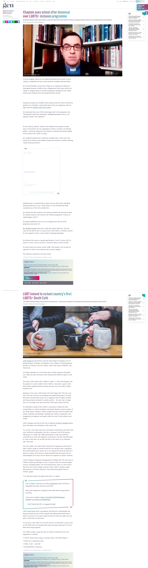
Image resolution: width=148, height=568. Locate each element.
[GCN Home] (8, 6)
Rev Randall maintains (30, 228)
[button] (146, 13)
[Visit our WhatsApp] (117, 1)
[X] (16, 22)
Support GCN (42, 1)
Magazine (12, 1)
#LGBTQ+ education (35, 285)
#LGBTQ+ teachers (43, 285)
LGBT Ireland (42, 306)
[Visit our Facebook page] (126, 1)
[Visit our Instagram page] (120, 1)
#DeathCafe (53, 486)
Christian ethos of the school (41, 108)
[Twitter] (11, 22)
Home (4, 1)
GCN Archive (35, 1)
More (54, 1)
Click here (38, 550)
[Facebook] (9, 22)
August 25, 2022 (50, 507)
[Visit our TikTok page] (122, 1)
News (8, 1)
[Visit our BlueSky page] (124, 1)
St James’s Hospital (62, 426)
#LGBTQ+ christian (27, 285)
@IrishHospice (60, 500)
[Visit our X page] (119, 1)
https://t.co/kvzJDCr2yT (47, 500)
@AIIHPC (29, 502)
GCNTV (31, 1)
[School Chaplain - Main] (72, 50)
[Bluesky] (18, 22)
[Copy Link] (6, 22)
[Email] (4, 22)
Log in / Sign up (132, 1)
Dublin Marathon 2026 (20, 1)
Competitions (48, 1)
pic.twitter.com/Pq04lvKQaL (41, 502)
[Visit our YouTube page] (127, 1)
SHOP (27, 1)
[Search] (143, 1)
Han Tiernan (40, 22)
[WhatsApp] (13, 22)
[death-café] (72, 335)
